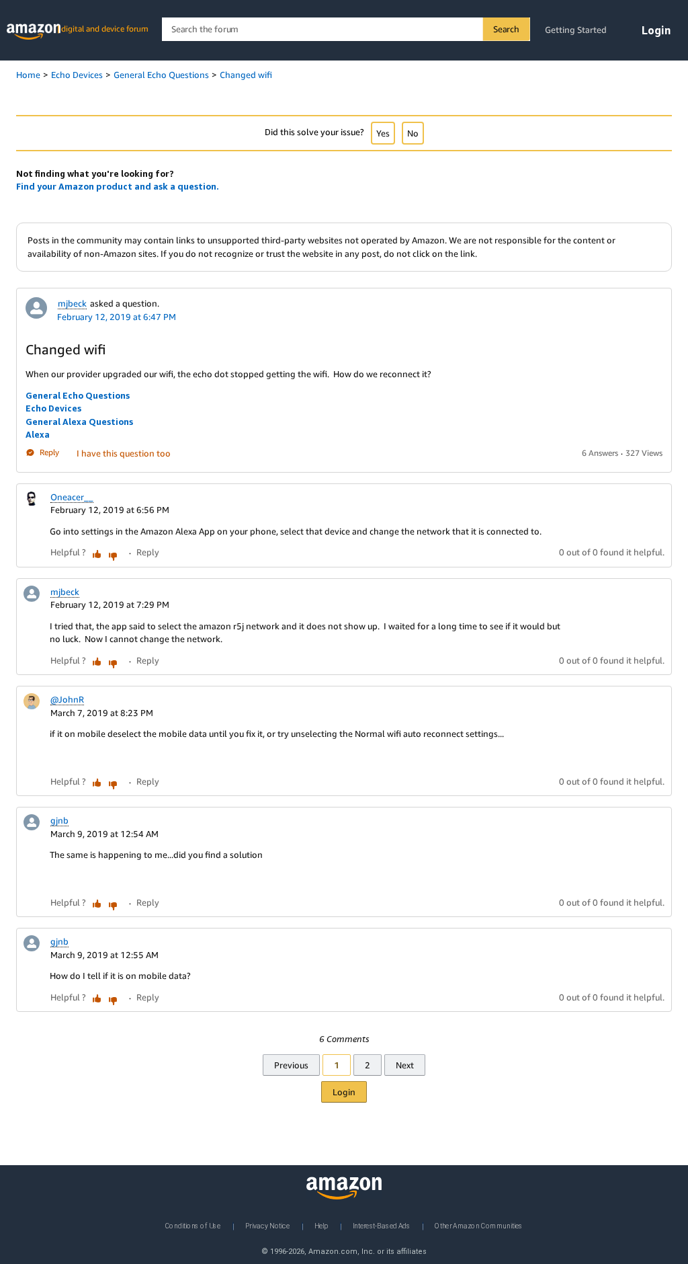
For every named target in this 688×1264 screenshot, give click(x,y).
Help (321, 1226)
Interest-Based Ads (382, 1226)
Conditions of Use (192, 1226)
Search (506, 29)
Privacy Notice (267, 1226)
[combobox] (345, 29)
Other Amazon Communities (479, 1226)
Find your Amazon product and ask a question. (117, 186)
